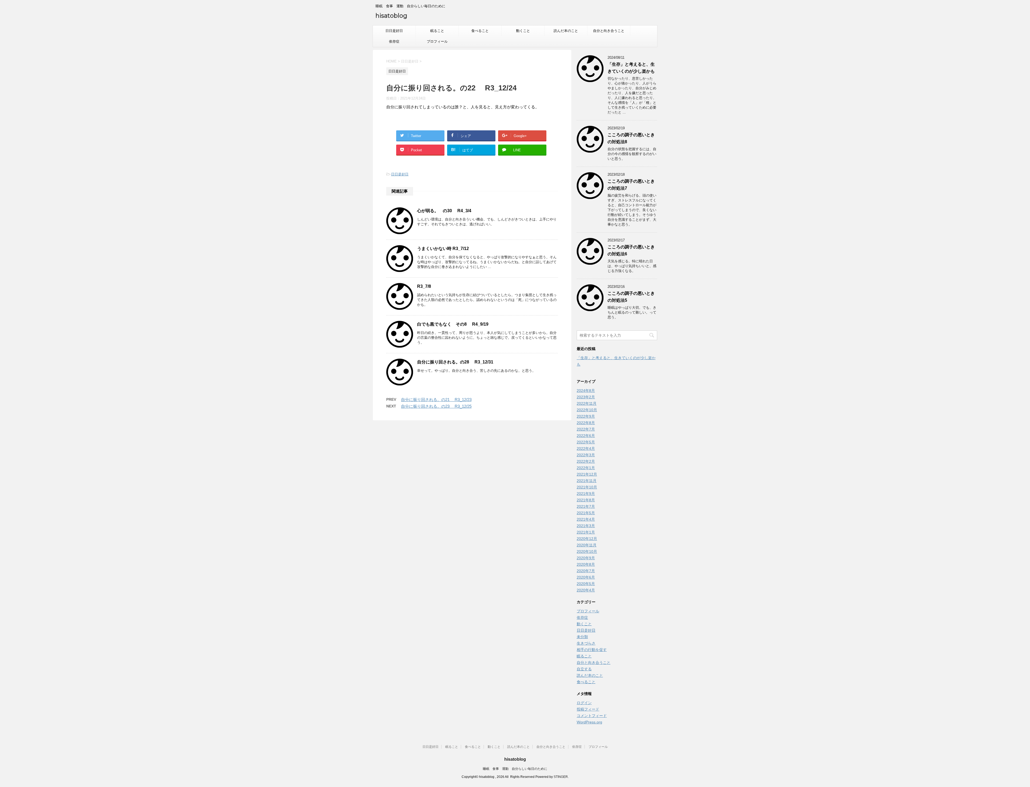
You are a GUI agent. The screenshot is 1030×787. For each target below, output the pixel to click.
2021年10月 (587, 487)
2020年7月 (586, 571)
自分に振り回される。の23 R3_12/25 (436, 406)
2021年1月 (586, 532)
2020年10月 (587, 551)
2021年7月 (586, 506)
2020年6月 (586, 577)
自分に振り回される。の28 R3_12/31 (455, 362)
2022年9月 (586, 416)
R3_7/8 (424, 286)
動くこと (523, 31)
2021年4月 (586, 519)
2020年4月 (586, 590)
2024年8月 (586, 390)
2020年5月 (586, 584)
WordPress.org (589, 722)
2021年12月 (587, 474)
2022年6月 (586, 435)
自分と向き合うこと (608, 31)
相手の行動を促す (592, 650)
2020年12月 (587, 538)
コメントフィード (592, 716)
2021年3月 (586, 526)
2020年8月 (586, 564)
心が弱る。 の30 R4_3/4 (444, 210)
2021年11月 (587, 481)
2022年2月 (586, 461)
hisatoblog (391, 15)
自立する (584, 669)
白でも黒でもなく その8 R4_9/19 (452, 324)
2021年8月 (586, 500)
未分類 (582, 637)
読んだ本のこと (566, 31)
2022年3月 (586, 455)
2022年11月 (587, 403)
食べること (480, 31)
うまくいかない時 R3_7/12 (443, 248)
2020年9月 (586, 558)
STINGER (561, 777)
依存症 (394, 41)
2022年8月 (586, 423)
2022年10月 (587, 410)
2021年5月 (586, 513)
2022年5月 (586, 442)
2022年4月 (586, 448)
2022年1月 (586, 468)
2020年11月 (587, 545)
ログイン (584, 703)
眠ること (437, 31)
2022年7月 (586, 429)
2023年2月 (586, 397)
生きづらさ (586, 643)
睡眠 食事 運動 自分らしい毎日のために (515, 769)
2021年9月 (586, 493)
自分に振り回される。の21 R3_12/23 (436, 399)
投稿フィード (588, 709)
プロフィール (437, 41)
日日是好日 (394, 31)
